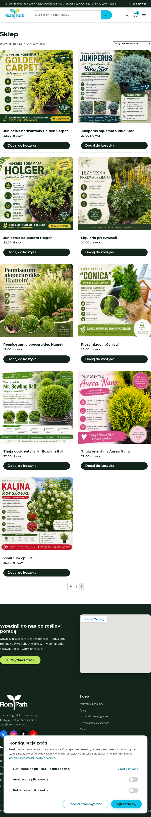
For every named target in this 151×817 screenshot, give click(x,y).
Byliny (83, 710)
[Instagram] (13, 734)
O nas (3, 755)
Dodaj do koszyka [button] (22, 145)
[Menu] (143, 15)
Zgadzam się (126, 804)
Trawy (83, 729)
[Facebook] (3, 734)
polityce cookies (45, 758)
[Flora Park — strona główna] (15, 14)
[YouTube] (33, 734)
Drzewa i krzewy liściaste (94, 723)
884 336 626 (139, 4)
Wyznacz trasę (23, 660)
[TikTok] (23, 734)
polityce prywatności (21, 758)
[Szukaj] (106, 14)
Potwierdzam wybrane (85, 804)
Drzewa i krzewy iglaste (93, 716)
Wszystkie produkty (91, 704)
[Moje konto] (127, 15)
